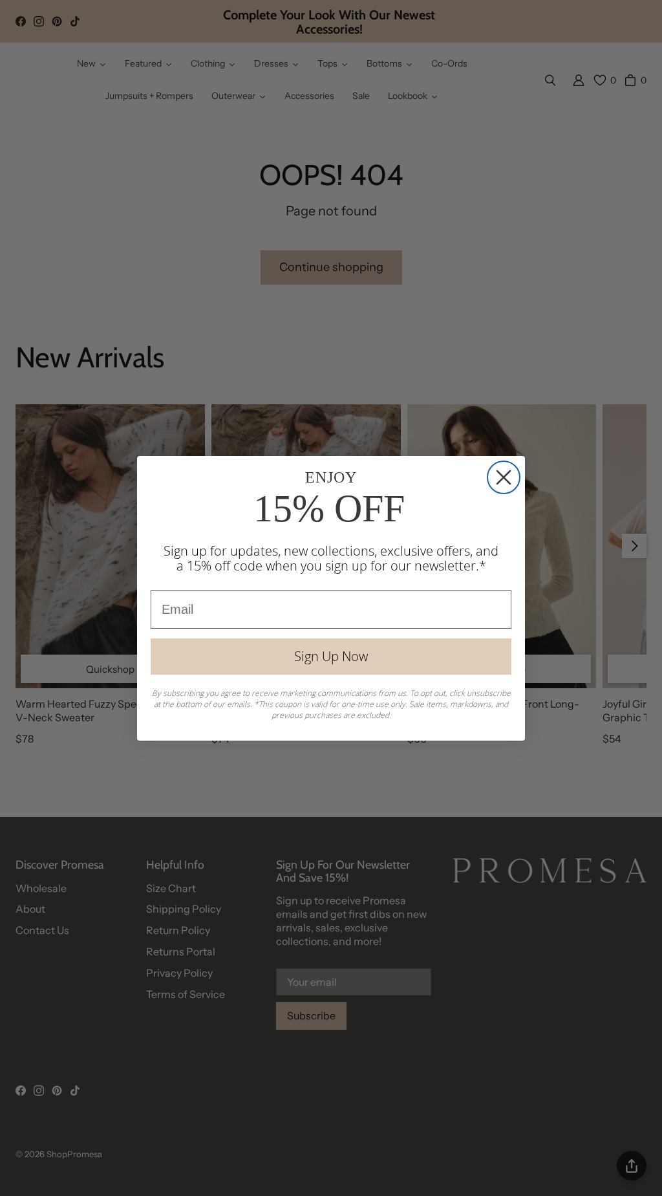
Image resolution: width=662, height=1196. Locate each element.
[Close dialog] (503, 477)
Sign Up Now (331, 656)
